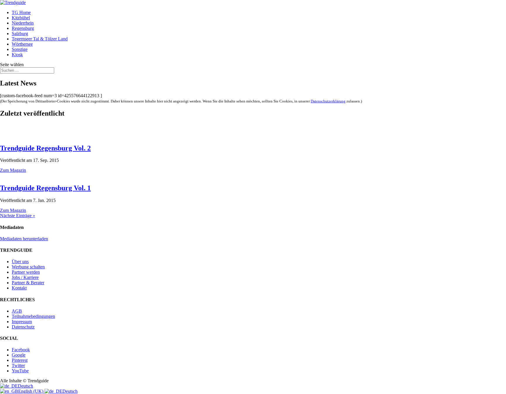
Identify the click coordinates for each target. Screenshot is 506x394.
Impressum (22, 321)
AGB (17, 311)
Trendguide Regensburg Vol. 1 (45, 188)
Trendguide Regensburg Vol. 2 (45, 148)
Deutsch (25, 385)
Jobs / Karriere (25, 277)
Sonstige (20, 49)
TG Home (21, 12)
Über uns (20, 261)
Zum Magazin (13, 170)
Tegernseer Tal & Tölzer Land (40, 38)
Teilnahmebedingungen (33, 316)
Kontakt (19, 287)
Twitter (18, 365)
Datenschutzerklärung (328, 101)
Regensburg (23, 28)
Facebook (21, 349)
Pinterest (20, 360)
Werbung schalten (28, 266)
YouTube (20, 370)
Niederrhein (23, 22)
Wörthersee (22, 44)
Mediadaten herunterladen (24, 238)
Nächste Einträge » (17, 215)
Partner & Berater (28, 282)
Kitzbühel (21, 17)
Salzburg (20, 33)
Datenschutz (23, 326)
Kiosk (17, 54)
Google (18, 354)
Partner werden (26, 272)
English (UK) (31, 391)
